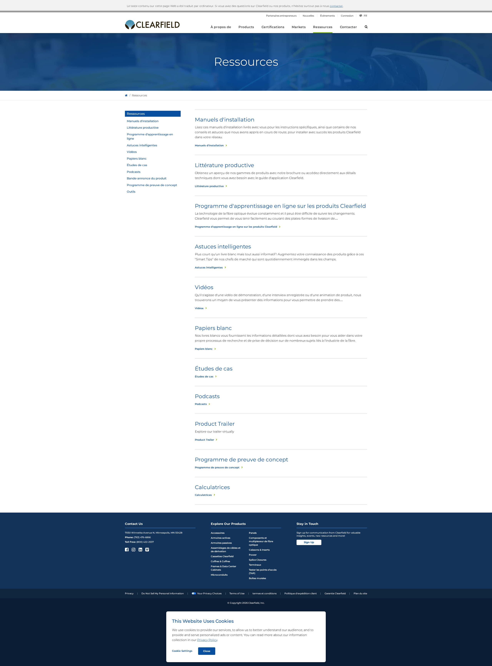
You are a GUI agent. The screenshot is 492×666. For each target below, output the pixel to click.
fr (365, 15)
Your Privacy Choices (209, 593)
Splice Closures (257, 559)
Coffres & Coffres (220, 561)
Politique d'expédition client (300, 593)
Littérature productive (143, 127)
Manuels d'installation (143, 121)
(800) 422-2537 (145, 541)
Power (253, 554)
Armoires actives (220, 537)
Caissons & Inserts (259, 549)
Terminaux (255, 564)
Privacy (129, 593)
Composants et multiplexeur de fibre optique (261, 541)
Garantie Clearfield (335, 593)
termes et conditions (265, 593)
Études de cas (137, 165)
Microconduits (219, 574)
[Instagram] (133, 549)
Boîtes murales (257, 578)
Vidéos (132, 152)
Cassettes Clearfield (222, 556)
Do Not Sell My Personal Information (162, 593)
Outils (131, 191)
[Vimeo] (146, 549)
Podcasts (133, 172)
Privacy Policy (207, 640)
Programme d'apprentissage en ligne (150, 136)
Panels (253, 532)
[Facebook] (126, 549)
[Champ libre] (126, 95)
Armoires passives (221, 542)
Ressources (136, 114)
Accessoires (217, 532)
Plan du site (360, 593)
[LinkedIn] (140, 549)
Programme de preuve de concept (152, 185)
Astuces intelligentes (142, 145)
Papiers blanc (137, 158)
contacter (336, 6)
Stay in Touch (307, 524)
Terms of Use (236, 593)
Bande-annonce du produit (146, 178)
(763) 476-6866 (142, 537)
